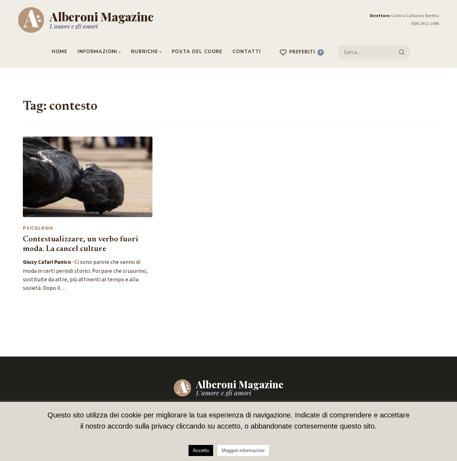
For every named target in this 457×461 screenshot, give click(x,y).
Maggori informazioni (243, 450)
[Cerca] (401, 52)
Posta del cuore (197, 51)
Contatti (246, 51)
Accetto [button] (201, 450)
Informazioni (97, 51)
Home (60, 51)
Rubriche (144, 51)
